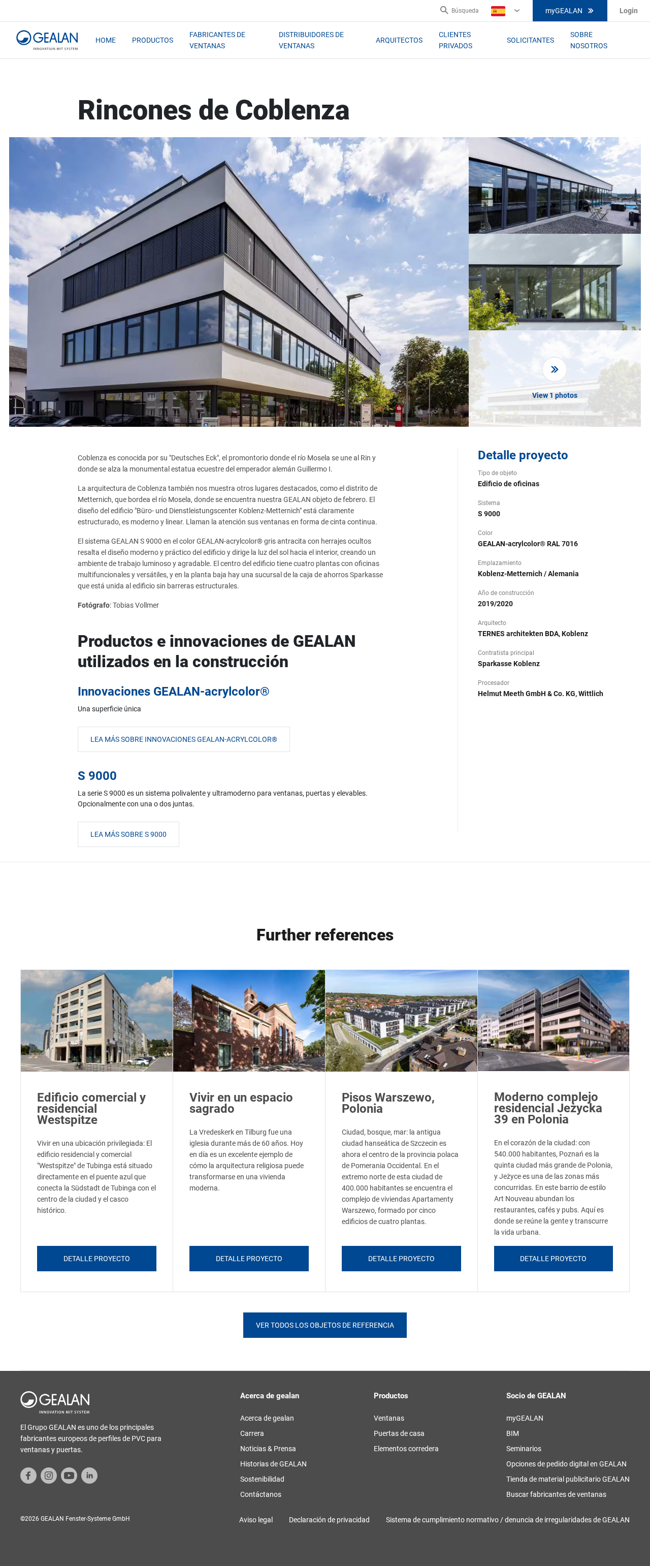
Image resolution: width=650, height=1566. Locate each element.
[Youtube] (69, 1475)
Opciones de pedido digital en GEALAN (566, 1464)
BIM (512, 1433)
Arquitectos (399, 40)
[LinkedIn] (89, 1475)
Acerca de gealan (267, 1418)
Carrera (252, 1433)
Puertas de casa (399, 1433)
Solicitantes (530, 40)
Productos (152, 40)
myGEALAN (563, 11)
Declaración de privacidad (329, 1520)
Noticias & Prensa (268, 1449)
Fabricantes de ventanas (217, 40)
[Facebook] (28, 1475)
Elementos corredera (406, 1449)
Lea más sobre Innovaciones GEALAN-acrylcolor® (183, 739)
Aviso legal (256, 1520)
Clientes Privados (455, 40)
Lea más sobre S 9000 (128, 834)
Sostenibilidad (262, 1479)
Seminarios (523, 1449)
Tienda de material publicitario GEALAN (568, 1479)
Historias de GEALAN (273, 1464)
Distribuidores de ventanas (311, 40)
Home (105, 40)
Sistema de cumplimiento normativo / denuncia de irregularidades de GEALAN (508, 1520)
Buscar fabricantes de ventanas (556, 1494)
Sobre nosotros (588, 40)
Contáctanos (260, 1494)
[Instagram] (49, 1475)
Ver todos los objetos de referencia (325, 1325)
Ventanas (389, 1418)
